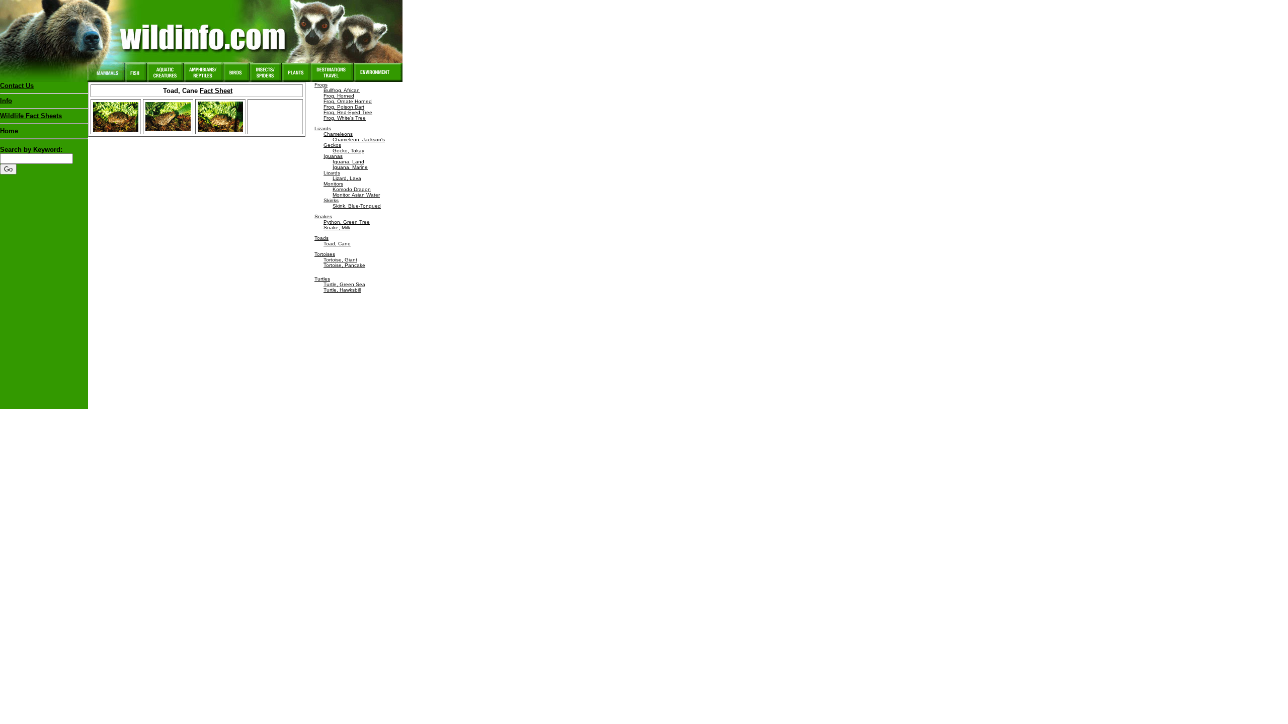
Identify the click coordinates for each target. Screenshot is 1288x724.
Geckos (332, 145)
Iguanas (333, 156)
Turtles (322, 279)
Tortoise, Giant (340, 259)
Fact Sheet (216, 91)
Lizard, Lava (347, 178)
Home (9, 131)
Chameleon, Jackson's (359, 139)
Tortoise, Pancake (344, 265)
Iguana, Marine (350, 167)
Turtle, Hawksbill (342, 290)
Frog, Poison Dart (344, 107)
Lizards (322, 128)
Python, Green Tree (347, 222)
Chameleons (338, 134)
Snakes (323, 216)
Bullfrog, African (342, 90)
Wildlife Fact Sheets (31, 116)
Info (6, 101)
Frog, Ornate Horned (348, 101)
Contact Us (17, 85)
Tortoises (324, 254)
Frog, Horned (339, 96)
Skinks (331, 200)
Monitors (333, 184)
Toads (321, 238)
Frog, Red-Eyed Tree (348, 112)
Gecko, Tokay (348, 150)
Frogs (321, 84)
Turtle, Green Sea (344, 284)
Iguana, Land (348, 161)
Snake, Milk (337, 227)
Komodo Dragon (352, 189)
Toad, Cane (337, 243)
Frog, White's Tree (345, 118)
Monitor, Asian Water (356, 195)
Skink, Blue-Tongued (357, 206)
